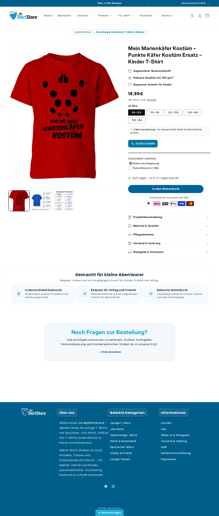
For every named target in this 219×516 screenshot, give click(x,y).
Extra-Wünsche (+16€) (146, 168)
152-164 (137, 120)
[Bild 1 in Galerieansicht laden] (19, 200)
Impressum (168, 459)
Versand (151, 99)
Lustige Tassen (120, 459)
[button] (84, 15)
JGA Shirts (117, 429)
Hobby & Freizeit (121, 453)
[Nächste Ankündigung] (148, 3)
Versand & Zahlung (174, 441)
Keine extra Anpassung (146, 163)
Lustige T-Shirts (120, 423)
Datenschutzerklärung (176, 453)
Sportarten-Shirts (122, 447)
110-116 (154, 112)
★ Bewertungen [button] (109, 513)
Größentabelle (145, 143)
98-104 (136, 112)
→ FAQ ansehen (109, 352)
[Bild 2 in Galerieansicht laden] (41, 200)
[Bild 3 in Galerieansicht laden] (64, 200)
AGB (164, 447)
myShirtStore (83, 32)
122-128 (173, 112)
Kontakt (166, 423)
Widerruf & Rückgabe (175, 435)
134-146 (192, 112)
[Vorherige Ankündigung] (70, 3)
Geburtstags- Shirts (123, 435)
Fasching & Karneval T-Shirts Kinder (120, 32)
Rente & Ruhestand (123, 441)
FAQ (163, 429)
